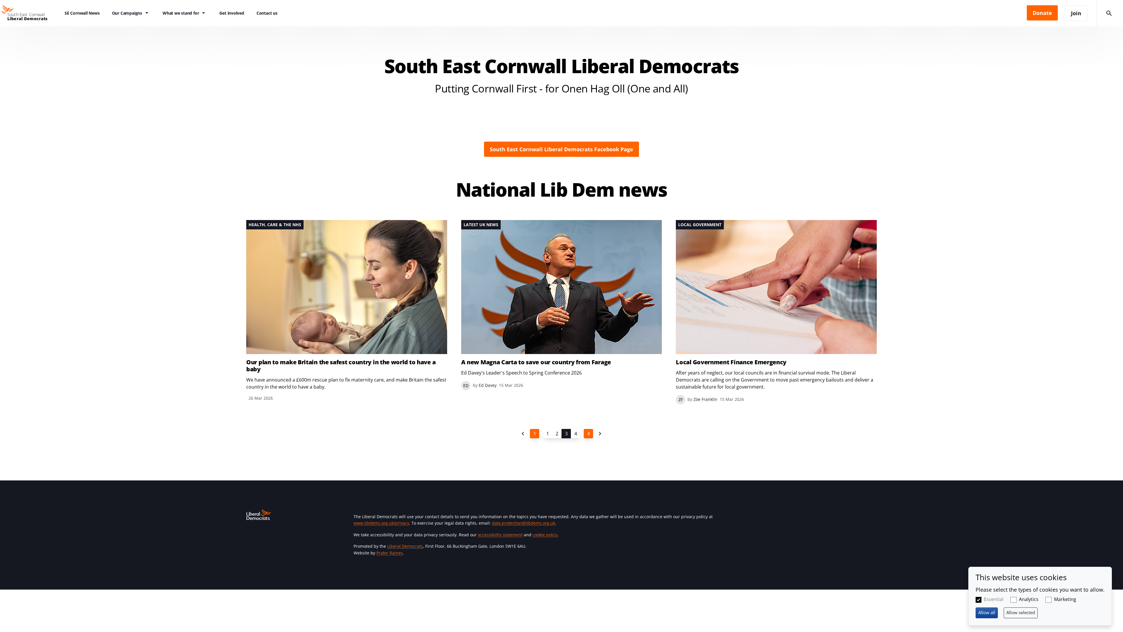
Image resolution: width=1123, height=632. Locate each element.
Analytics (1028, 599)
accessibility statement (500, 534)
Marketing (1065, 599)
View (346, 311)
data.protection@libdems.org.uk (523, 523)
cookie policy (545, 534)
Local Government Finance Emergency (731, 362)
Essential (993, 599)
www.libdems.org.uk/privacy (381, 523)
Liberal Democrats (405, 546)
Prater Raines (389, 553)
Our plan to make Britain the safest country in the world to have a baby (340, 366)
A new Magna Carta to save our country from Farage (536, 362)
